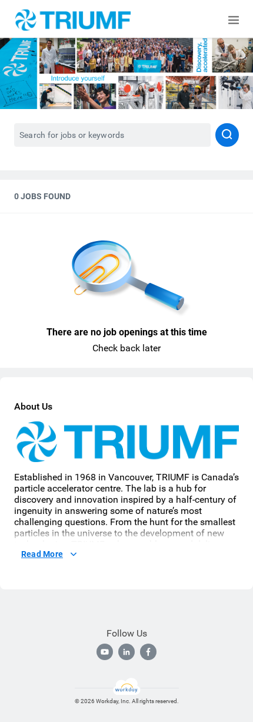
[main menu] (233, 20)
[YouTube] (104, 652)
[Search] (227, 135)
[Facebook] (148, 652)
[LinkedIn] (126, 652)
